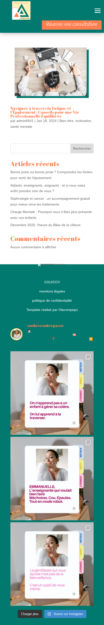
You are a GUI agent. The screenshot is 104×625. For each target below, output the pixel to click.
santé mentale (21, 126)
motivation (83, 121)
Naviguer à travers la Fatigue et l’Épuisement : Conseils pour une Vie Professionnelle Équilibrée (44, 112)
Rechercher (82, 148)
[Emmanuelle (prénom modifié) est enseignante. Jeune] (52, 478)
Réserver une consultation (71, 24)
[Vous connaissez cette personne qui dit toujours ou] (52, 564)
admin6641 (25, 121)
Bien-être (66, 121)
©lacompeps (68, 310)
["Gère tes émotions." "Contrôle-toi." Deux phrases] (52, 393)
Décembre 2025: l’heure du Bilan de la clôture (45, 225)
